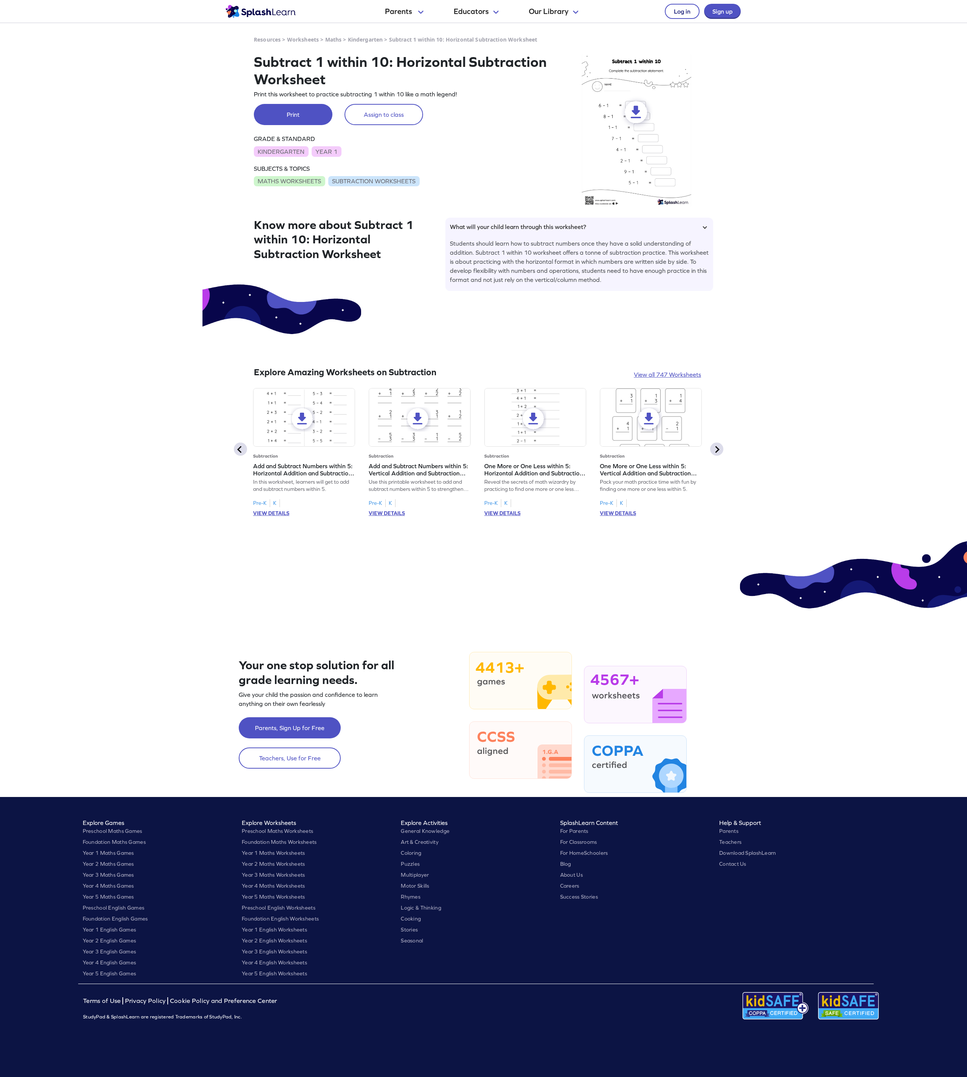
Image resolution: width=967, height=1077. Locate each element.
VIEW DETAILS (271, 513)
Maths (333, 39)
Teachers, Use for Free (290, 758)
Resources (267, 39)
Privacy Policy (145, 1000)
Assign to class (384, 114)
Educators (471, 11)
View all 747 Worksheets (667, 374)
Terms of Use (102, 1000)
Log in (682, 11)
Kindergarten (365, 39)
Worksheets (303, 39)
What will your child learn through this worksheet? (518, 226)
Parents (399, 11)
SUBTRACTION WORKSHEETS (374, 181)
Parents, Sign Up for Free (289, 727)
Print (293, 114)
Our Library (548, 11)
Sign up (722, 11)
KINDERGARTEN (281, 151)
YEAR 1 (326, 151)
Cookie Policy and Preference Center (223, 1000)
